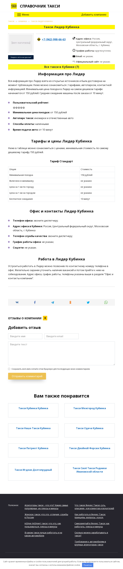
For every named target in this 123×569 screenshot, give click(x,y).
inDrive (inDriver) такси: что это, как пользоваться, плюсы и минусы (43, 525)
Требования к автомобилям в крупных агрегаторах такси (90, 543)
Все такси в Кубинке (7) (61, 67)
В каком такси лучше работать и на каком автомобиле (43, 534)
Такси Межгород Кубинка (89, 408)
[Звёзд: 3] (19, 107)
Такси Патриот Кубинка (33, 448)
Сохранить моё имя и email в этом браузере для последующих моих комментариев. (51, 369)
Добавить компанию (93, 14)
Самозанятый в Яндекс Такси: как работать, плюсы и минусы (92, 525)
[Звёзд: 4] (21, 107)
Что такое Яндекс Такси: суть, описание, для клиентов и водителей (94, 507)
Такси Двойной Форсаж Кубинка (89, 448)
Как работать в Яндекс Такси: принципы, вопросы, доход (90, 516)
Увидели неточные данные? (20, 57)
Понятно (88, 565)
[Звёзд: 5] (23, 107)
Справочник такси (40, 6)
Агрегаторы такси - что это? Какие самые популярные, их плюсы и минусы (46, 507)
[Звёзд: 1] (14, 107)
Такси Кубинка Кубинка (33, 408)
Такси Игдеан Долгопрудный (33, 469)
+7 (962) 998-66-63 (54, 39)
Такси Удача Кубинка (89, 428)
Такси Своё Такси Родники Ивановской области (90, 470)
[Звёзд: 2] (16, 107)
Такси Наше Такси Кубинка (33, 428)
